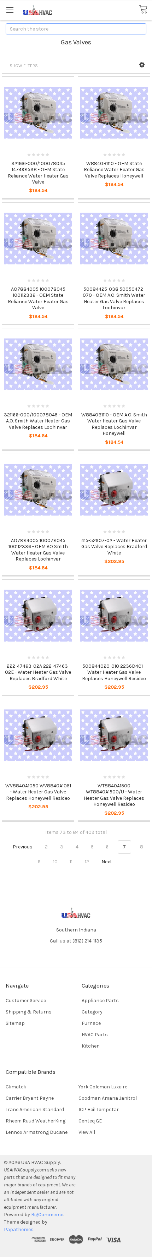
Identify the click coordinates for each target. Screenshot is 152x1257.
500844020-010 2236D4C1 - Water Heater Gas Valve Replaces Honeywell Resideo (114, 672)
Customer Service (26, 1001)
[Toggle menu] (9, 10)
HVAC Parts (95, 1035)
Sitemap (15, 1023)
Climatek (16, 1087)
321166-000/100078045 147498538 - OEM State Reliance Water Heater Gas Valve (38, 172)
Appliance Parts (100, 1001)
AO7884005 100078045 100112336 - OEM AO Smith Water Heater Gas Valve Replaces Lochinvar (38, 549)
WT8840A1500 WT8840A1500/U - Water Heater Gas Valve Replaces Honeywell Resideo (114, 795)
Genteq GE (90, 1121)
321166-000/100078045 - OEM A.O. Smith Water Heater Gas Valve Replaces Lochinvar (38, 421)
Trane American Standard (35, 1109)
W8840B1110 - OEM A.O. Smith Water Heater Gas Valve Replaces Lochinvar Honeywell (114, 424)
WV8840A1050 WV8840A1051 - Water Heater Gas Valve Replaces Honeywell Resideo (38, 792)
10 (55, 862)
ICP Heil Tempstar (98, 1109)
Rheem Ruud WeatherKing (35, 1121)
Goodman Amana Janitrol (107, 1098)
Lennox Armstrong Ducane (37, 1132)
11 (71, 862)
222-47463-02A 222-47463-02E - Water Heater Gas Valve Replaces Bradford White (38, 672)
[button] (141, 65)
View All (86, 1132)
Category (92, 1012)
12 (87, 862)
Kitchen (91, 1046)
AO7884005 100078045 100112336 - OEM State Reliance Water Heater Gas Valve (38, 298)
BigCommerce (47, 1215)
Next (107, 862)
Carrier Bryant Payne (30, 1098)
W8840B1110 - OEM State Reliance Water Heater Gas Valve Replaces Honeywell (114, 169)
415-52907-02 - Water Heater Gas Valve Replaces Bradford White (114, 546)
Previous (22, 847)
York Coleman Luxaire (102, 1087)
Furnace (91, 1023)
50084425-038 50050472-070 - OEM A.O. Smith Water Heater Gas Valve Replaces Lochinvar (114, 298)
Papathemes (19, 1229)
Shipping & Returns (29, 1012)
